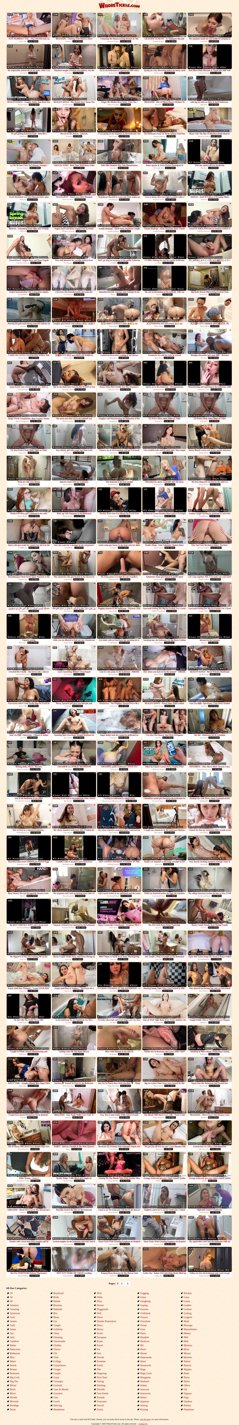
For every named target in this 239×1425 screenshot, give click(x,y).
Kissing (144, 1409)
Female (174, 194)
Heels (143, 1349)
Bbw (170, 795)
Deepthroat (87, 1112)
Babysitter (33, 289)
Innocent (144, 1389)
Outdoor (188, 1401)
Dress (99, 1325)
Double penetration (106, 1321)
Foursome (102, 1401)
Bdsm (13, 1361)
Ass (24, 35)
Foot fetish (102, 1393)
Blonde (74, 35)
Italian (143, 1397)
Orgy (186, 1397)
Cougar (57, 1369)
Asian (101, 225)
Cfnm (56, 1333)
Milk (186, 1341)
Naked (187, 1361)
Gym (142, 1329)
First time (102, 1377)
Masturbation (190, 1329)
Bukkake (225, 1207)
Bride (56, 1297)
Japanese (89, 447)
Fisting (100, 1381)
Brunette (135, 67)
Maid (186, 1321)
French (100, 1405)
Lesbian (46, 194)
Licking (187, 1313)
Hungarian (145, 1377)
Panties (187, 1405)
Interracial (145, 1393)
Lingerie (188, 1317)
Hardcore (121, 1207)
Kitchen (188, 1293)
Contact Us (143, 1424)
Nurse (187, 1377)
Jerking (144, 1405)
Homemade (146, 1357)
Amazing (153, 985)
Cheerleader (59, 1341)
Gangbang (145, 1301)
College (133, 510)
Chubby (57, 1345)
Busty (56, 1317)
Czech (43, 384)
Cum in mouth (86, 384)
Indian (143, 1385)
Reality (44, 1270)
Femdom (101, 1361)
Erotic (100, 1333)
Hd (135, 35)
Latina (180, 542)
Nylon (187, 1381)
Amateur (17, 35)
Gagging (144, 1293)
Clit (172, 700)
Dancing (57, 1405)
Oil (185, 1389)
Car (220, 320)
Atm (197, 194)
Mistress (188, 1345)
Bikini (224, 67)
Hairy (143, 1333)
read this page (145, 1419)
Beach (13, 1365)
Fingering (127, 35)
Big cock (41, 35)
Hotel (143, 1361)
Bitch (132, 700)
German (144, 1309)
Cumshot (175, 67)
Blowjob (82, 35)
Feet (132, 162)
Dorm (100, 1317)
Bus (90, 35)
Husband (144, 1381)
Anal (200, 384)
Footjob (101, 1397)
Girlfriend (145, 1313)
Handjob (144, 1337)
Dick (127, 99)
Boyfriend (58, 1293)
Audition (14, 1341)
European (101, 1337)
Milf (186, 1337)
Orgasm (188, 1393)
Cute (133, 795)
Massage (188, 1325)
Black (178, 99)
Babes (71, 1080)
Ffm (99, 1369)
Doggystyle (76, 257)
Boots (13, 1409)
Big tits (66, 35)
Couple (38, 162)
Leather (187, 1305)
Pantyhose (189, 1409)
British (208, 1270)
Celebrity (58, 1329)
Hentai (143, 1353)
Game (143, 1297)
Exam (100, 1341)
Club (226, 1143)
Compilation (59, 1365)
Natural (187, 1365)
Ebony (33, 194)
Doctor (100, 1305)
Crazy (56, 1377)
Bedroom (203, 130)
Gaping (144, 1305)
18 (10, 35)
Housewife (145, 1365)
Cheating (181, 858)
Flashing (101, 1385)
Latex (186, 1297)
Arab (24, 605)
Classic (57, 1349)
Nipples (187, 1369)
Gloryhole (145, 1321)
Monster (188, 1357)
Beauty (28, 384)
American (15, 1313)
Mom (186, 1349)
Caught (89, 320)
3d (55, 162)
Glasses (144, 1317)
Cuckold (57, 1385)
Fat (98, 1349)
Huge (143, 1369)
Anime (13, 1321)
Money (187, 1353)
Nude (186, 1373)
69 (146, 99)
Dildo (177, 415)
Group (143, 1325)
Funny (37, 1270)
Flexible (101, 1389)
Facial (134, 99)
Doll (99, 1313)
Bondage (14, 1405)
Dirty (136, 605)
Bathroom (32, 35)
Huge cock (146, 1373)
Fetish (119, 35)
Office (187, 1385)
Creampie (219, 257)
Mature (187, 1333)
